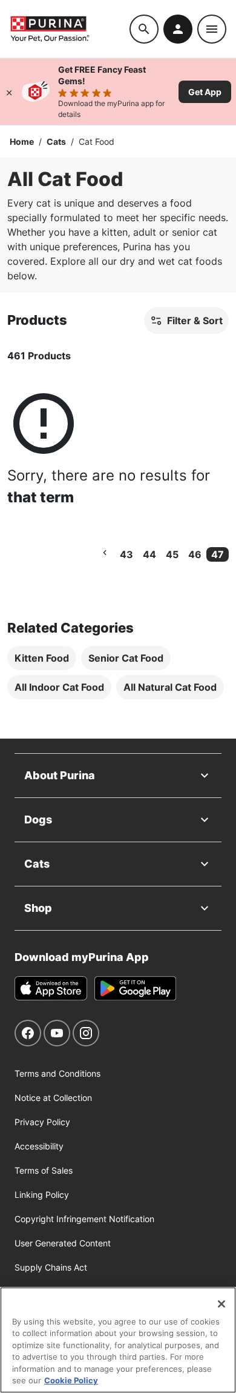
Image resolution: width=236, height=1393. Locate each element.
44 (149, 554)
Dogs (38, 819)
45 (172, 554)
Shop (38, 908)
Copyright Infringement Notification (84, 1219)
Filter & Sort (195, 320)
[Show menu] (211, 29)
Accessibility (39, 1146)
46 (195, 554)
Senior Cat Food (125, 658)
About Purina (59, 775)
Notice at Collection (53, 1097)
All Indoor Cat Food (59, 687)
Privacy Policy (42, 1122)
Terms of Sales (44, 1170)
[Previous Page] (104, 552)
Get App (204, 92)
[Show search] (144, 29)
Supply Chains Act (51, 1267)
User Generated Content (63, 1243)
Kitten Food (42, 658)
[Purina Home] (69, 28)
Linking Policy (42, 1194)
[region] (118, 1340)
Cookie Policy (71, 1380)
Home (22, 141)
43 (126, 554)
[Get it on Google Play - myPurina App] (135, 988)
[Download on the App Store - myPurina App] (51, 988)
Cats (56, 141)
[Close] (9, 91)
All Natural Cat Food (170, 687)
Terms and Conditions (57, 1073)
